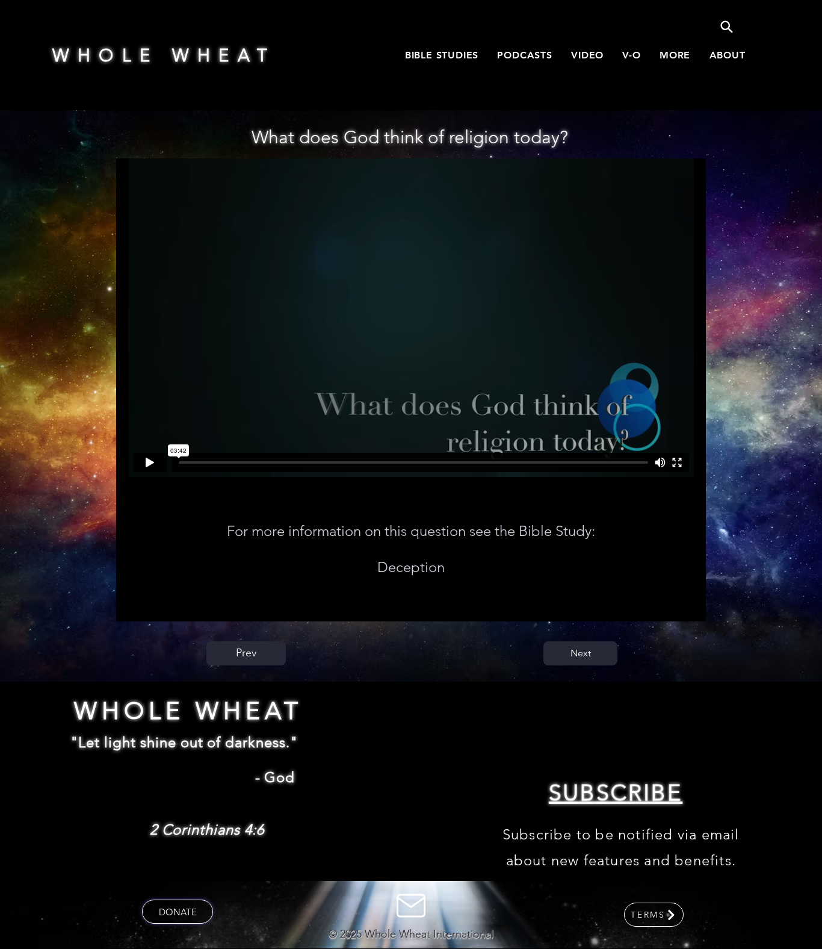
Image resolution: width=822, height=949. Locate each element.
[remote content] (411, 317)
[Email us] (411, 906)
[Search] (726, 26)
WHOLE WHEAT (164, 55)
